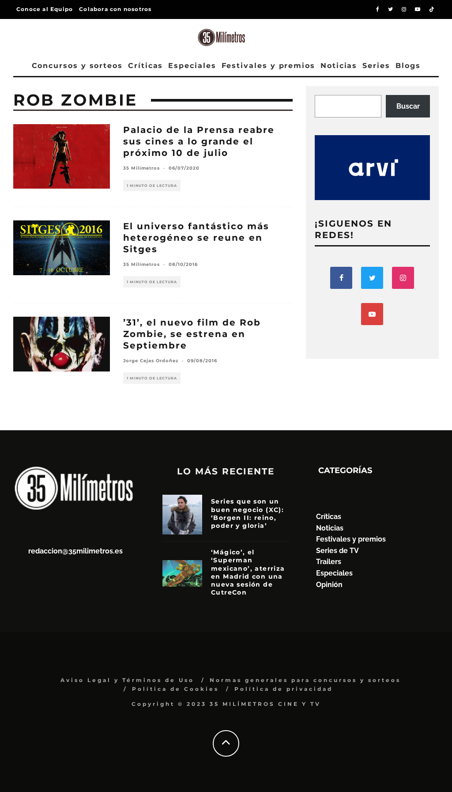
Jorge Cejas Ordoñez (150, 361)
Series (376, 65)
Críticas (145, 65)
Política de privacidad (283, 689)
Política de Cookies (175, 689)
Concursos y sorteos (77, 65)
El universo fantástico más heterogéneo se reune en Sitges (196, 237)
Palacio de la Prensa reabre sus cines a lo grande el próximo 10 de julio (199, 141)
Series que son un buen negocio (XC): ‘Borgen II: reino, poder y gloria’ (247, 513)
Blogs (408, 65)
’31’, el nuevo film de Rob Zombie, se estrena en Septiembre (192, 334)
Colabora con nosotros (115, 9)
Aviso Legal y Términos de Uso (127, 680)
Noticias (338, 65)
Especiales (192, 65)
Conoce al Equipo (44, 9)
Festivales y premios (268, 65)
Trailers (328, 561)
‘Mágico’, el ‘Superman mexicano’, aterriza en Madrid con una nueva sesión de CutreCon (248, 572)
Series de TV (337, 550)
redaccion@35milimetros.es (75, 551)
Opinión (329, 584)
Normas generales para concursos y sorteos (305, 680)
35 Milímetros (141, 168)
